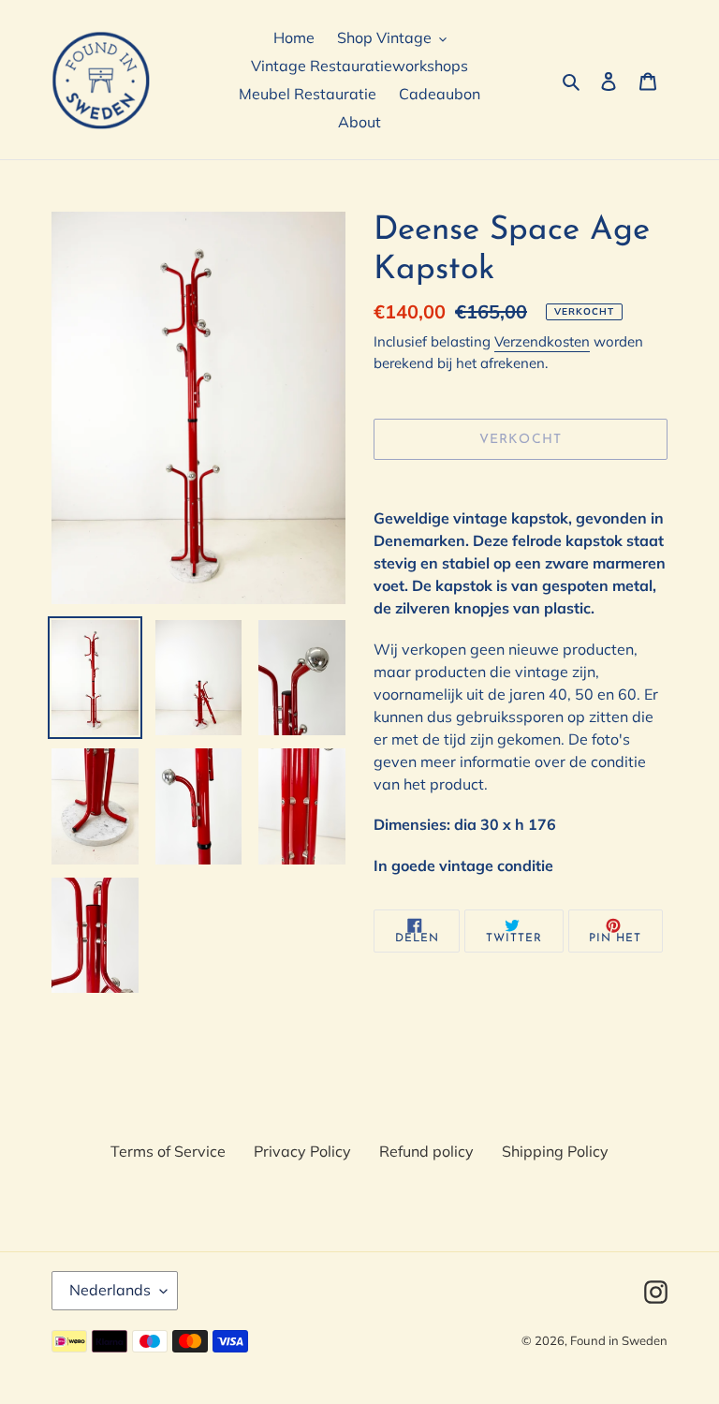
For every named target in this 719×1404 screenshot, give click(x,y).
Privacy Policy (302, 1151)
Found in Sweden (619, 1340)
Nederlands (110, 1289)
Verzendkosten (542, 341)
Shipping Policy (555, 1151)
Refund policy (426, 1151)
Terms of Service (168, 1151)
